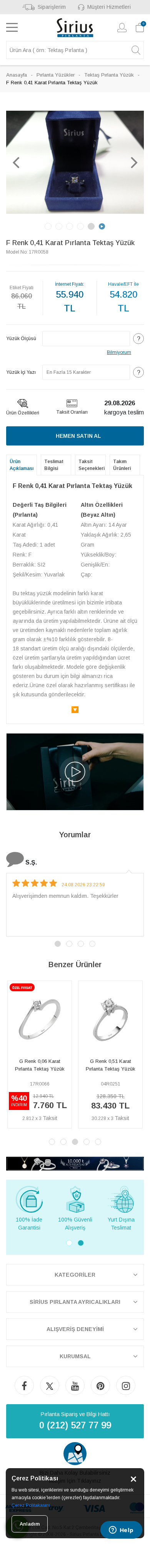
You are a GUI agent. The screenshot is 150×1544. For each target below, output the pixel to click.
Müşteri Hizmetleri (109, 7)
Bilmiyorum (119, 352)
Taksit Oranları (72, 412)
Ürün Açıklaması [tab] (21, 465)
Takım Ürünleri (122, 465)
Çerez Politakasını (31, 1505)
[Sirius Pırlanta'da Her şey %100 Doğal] (75, 1163)
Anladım (30, 1524)
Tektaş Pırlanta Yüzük (109, 75)
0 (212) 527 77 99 (75, 1425)
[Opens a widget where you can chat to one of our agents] (121, 1530)
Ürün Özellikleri (22, 413)
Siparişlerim (52, 7)
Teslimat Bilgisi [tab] (53, 465)
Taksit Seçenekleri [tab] (91, 465)
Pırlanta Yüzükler (56, 75)
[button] (15, 162)
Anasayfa (16, 75)
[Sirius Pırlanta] (75, 27)
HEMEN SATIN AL (78, 436)
